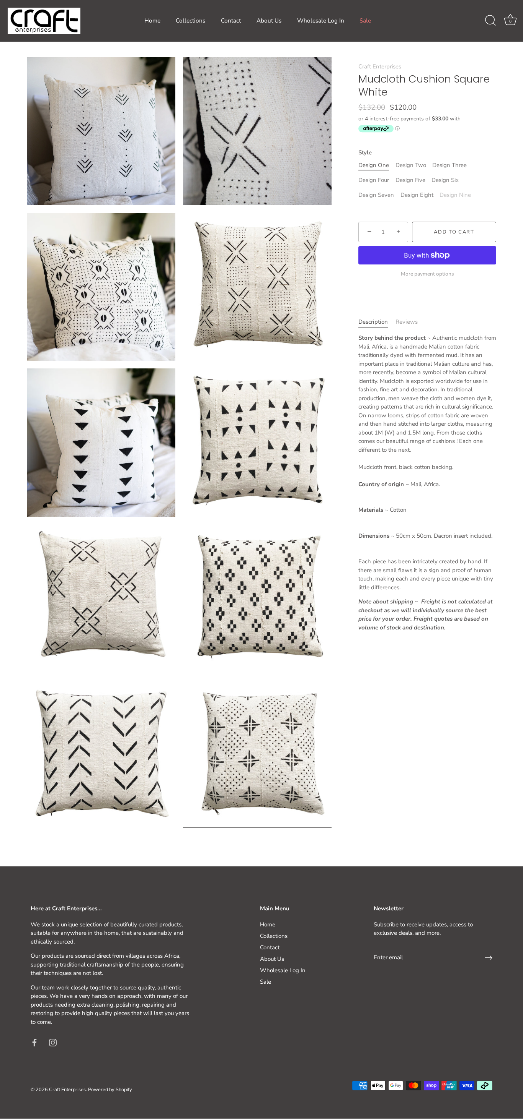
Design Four (373, 180)
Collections (190, 20)
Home (152, 20)
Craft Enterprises (379, 66)
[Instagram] (53, 1042)
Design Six (445, 180)
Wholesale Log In (320, 20)
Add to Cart (454, 232)
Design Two (411, 165)
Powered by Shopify (110, 1089)
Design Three (449, 165)
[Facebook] (34, 1042)
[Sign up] (488, 958)
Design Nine (455, 194)
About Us (269, 20)
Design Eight (416, 194)
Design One (373, 165)
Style (365, 152)
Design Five (410, 180)
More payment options (427, 273)
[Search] (490, 20)
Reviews (407, 322)
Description (373, 322)
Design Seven (376, 194)
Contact (231, 20)
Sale (365, 20)
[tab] (377, 322)
